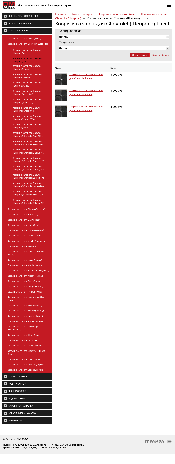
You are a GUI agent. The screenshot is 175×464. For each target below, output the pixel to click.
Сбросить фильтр (160, 55)
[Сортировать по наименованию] (70, 68)
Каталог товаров (82, 14)
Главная (60, 14)
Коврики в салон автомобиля (117, 14)
